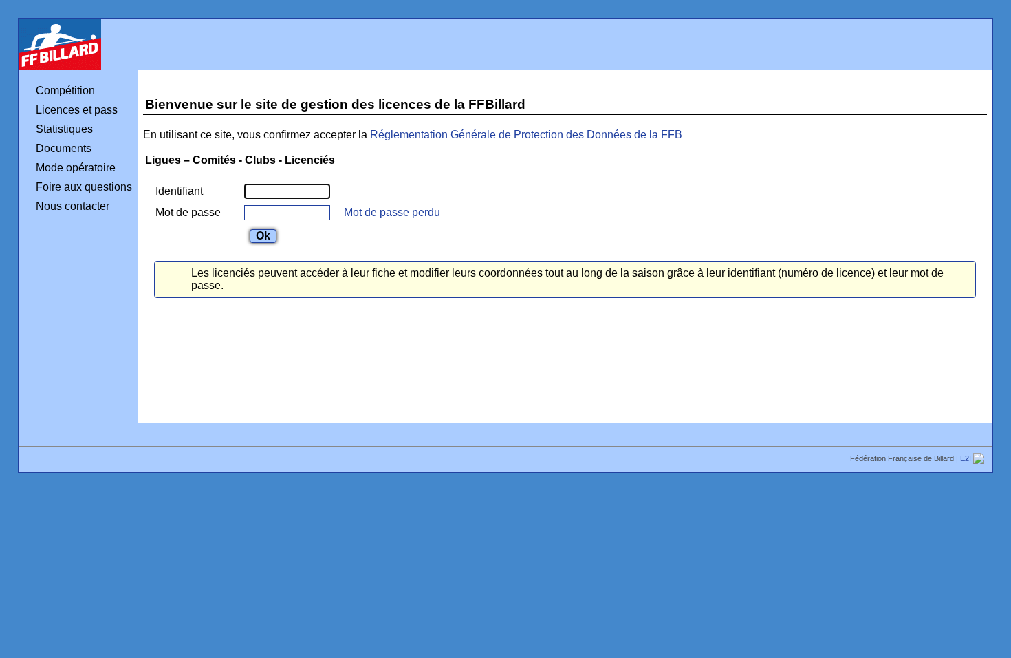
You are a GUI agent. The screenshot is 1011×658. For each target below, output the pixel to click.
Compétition (65, 90)
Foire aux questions (84, 187)
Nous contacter (72, 206)
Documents (63, 148)
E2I (966, 458)
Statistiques (64, 129)
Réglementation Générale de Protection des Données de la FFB (526, 134)
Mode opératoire (76, 167)
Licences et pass (77, 110)
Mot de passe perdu (392, 212)
